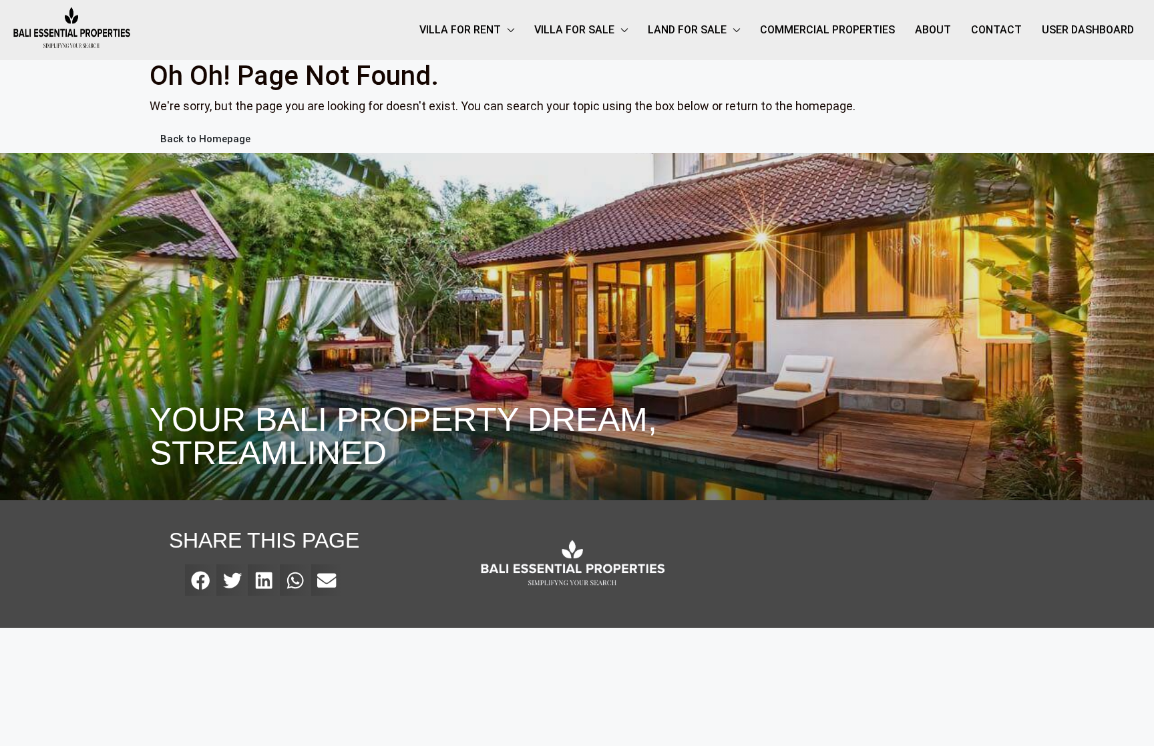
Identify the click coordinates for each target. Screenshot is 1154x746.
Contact (996, 29)
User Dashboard (1088, 29)
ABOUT (933, 29)
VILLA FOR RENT (460, 29)
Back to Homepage (205, 139)
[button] (200, 580)
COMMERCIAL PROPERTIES (827, 29)
